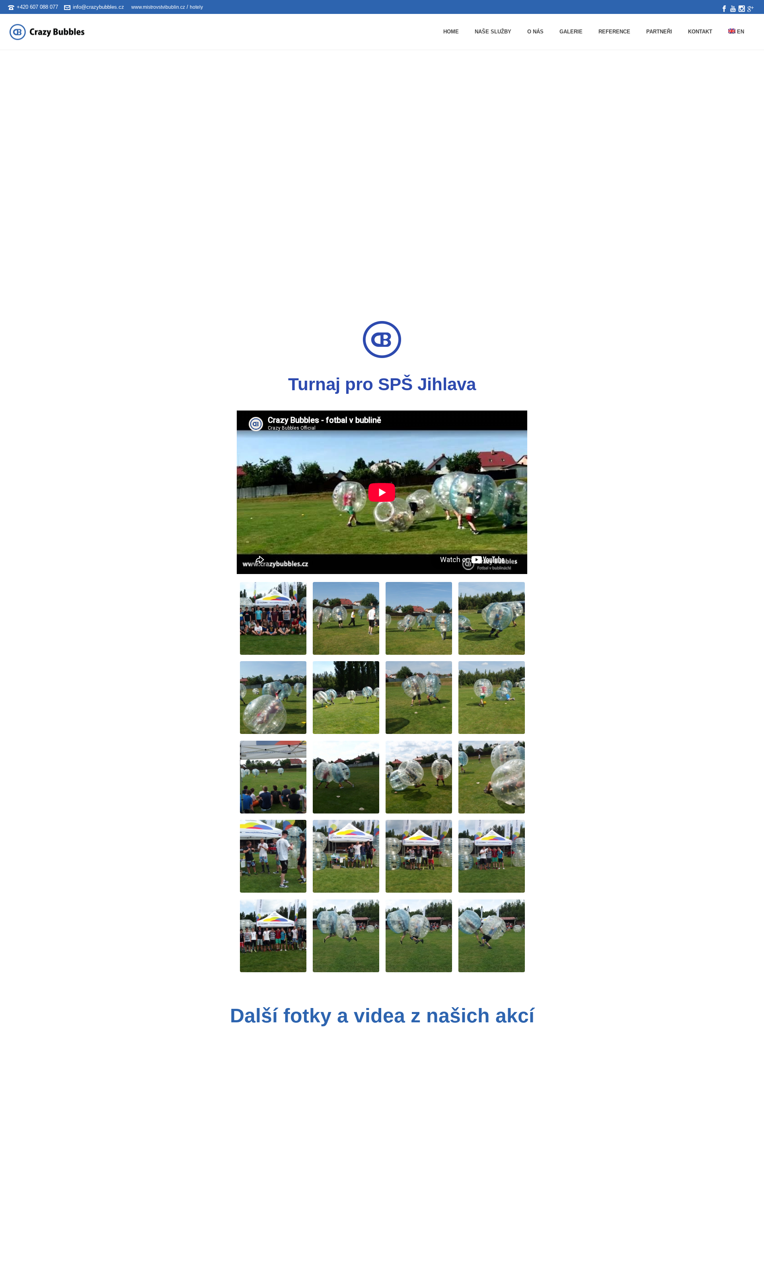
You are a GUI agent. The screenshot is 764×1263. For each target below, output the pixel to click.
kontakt (700, 32)
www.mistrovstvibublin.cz (157, 7)
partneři (659, 32)
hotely (196, 7)
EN (739, 32)
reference (614, 32)
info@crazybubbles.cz (98, 7)
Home (451, 32)
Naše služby (493, 32)
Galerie (571, 32)
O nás (535, 32)
